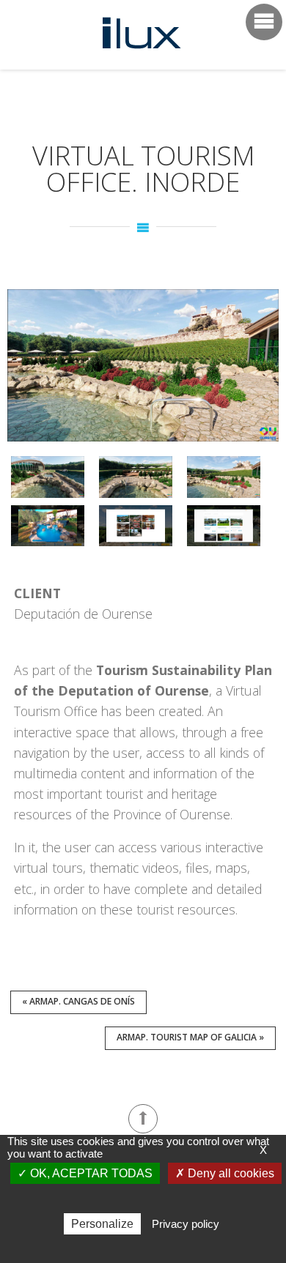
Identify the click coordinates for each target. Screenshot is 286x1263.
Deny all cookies (229, 1173)
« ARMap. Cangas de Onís (78, 1001)
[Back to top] (143, 1118)
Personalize (102, 1224)
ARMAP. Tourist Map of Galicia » (190, 1037)
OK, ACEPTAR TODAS (90, 1173)
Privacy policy (185, 1224)
